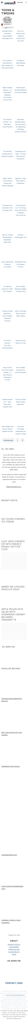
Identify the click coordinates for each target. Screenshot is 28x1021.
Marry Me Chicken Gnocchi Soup (12, 588)
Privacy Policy (14, 944)
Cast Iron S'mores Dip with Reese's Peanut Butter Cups (13, 545)
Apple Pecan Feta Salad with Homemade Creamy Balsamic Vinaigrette (13, 614)
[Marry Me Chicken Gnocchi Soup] (14, 583)
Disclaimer (14, 947)
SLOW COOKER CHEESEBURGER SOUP (12, 888)
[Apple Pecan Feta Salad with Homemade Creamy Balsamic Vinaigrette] (14, 605)
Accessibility (14, 952)
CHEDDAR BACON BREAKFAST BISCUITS (11, 700)
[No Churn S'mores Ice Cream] (14, 515)
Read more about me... (14, 487)
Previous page (8, 440)
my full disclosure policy (15, 995)
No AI (14, 954)
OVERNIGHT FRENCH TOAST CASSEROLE (11, 921)
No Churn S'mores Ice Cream (13, 520)
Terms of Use (14, 949)
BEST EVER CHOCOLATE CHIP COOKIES (11, 734)
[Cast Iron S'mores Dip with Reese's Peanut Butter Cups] (14, 537)
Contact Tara (14, 983)
